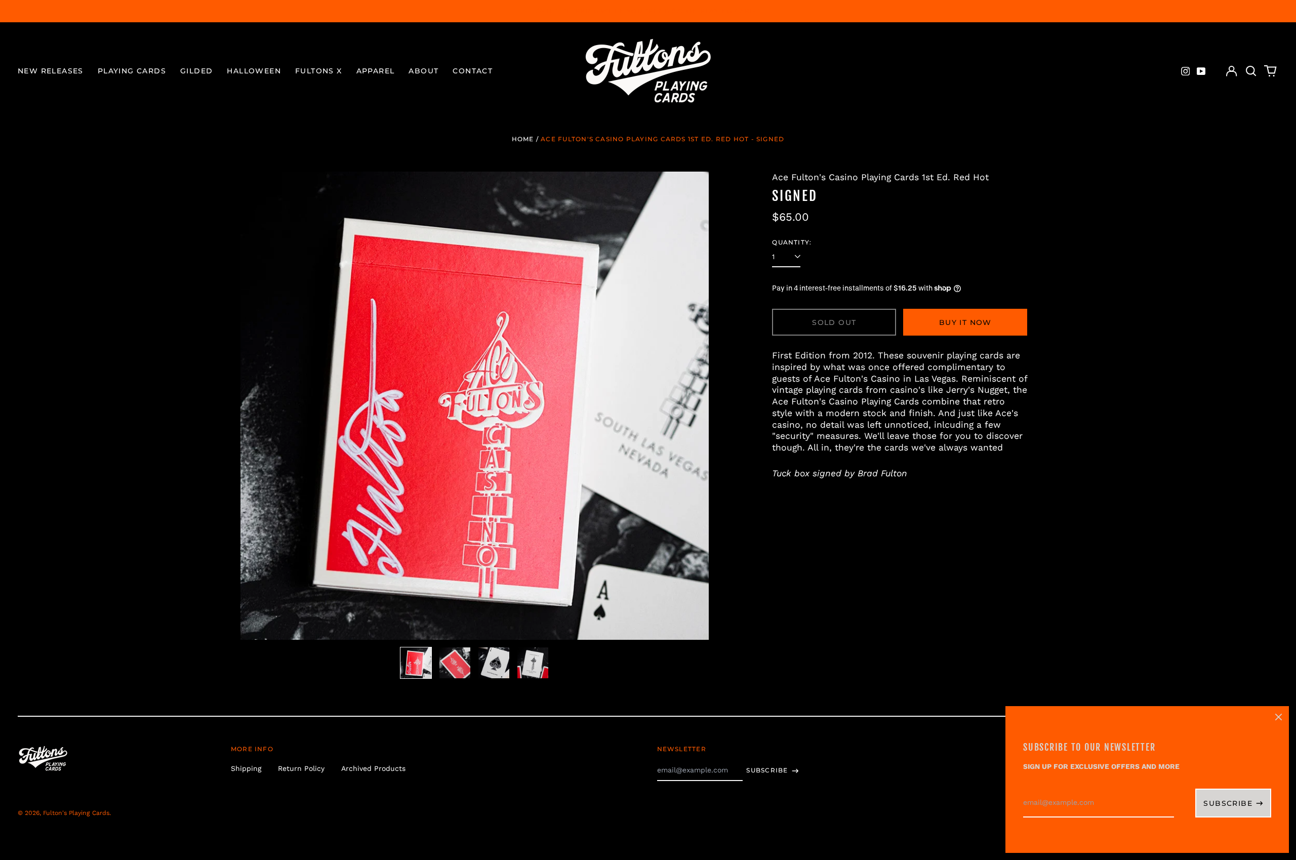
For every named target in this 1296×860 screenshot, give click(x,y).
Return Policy (301, 768)
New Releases (51, 70)
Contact (473, 70)
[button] (1251, 71)
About (423, 70)
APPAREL (375, 70)
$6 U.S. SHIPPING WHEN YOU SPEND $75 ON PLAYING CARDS (648, 11)
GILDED (196, 70)
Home (523, 139)
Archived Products (373, 768)
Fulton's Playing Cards (76, 812)
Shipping (246, 768)
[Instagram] (1185, 71)
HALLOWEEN (254, 70)
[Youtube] (1201, 71)
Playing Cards (132, 70)
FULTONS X (318, 70)
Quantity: (792, 242)
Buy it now (965, 322)
